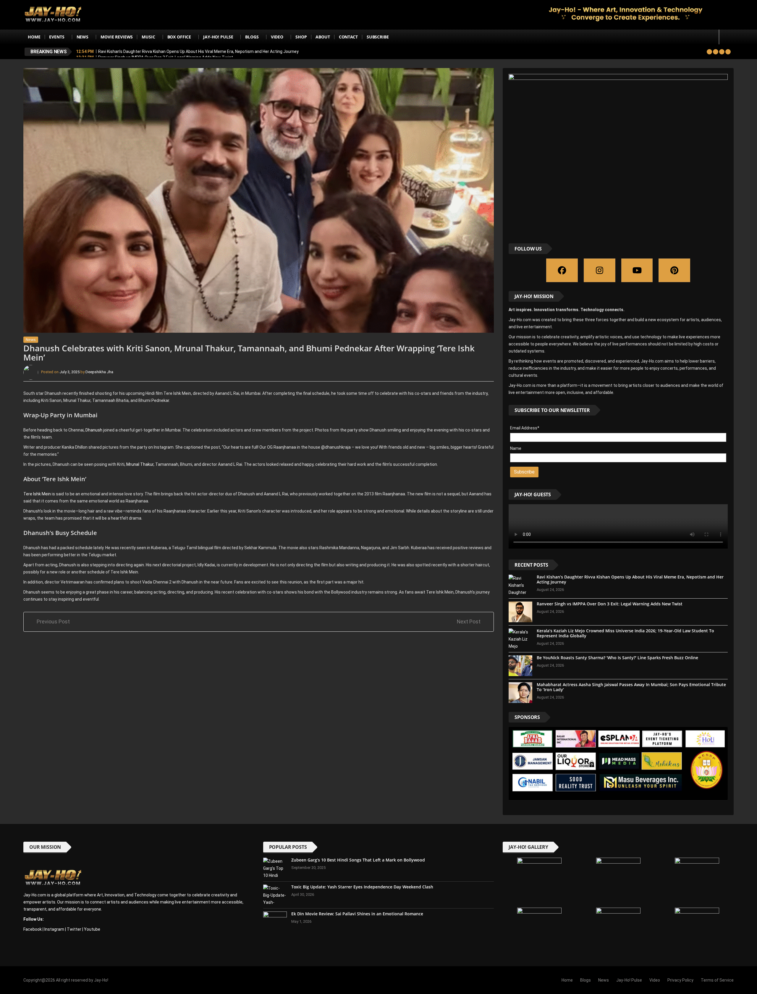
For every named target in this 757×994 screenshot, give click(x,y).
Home (34, 37)
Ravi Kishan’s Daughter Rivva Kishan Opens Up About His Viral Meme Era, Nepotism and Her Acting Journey (198, 51)
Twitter (74, 929)
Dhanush (94, 430)
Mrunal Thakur (139, 464)
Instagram (54, 929)
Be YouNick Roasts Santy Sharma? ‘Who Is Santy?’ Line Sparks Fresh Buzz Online (617, 657)
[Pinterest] (674, 270)
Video (277, 37)
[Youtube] (637, 270)
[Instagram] (599, 270)
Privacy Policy (680, 980)
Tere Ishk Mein (37, 494)
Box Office (179, 37)
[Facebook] (562, 270)
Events (56, 37)
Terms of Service (717, 980)
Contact (348, 37)
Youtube (92, 929)
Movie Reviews (117, 37)
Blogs (251, 37)
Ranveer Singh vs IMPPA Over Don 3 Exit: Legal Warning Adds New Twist (609, 604)
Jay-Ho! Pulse (218, 37)
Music (148, 37)
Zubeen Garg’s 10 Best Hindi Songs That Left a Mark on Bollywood (358, 860)
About (323, 37)
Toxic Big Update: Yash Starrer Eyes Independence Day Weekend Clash (362, 887)
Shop (301, 37)
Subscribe (378, 37)
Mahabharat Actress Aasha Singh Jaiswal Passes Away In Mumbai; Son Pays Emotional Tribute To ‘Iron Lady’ (631, 687)
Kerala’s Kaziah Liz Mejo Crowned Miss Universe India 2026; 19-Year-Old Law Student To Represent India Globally (625, 633)
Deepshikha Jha (99, 372)
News (82, 37)
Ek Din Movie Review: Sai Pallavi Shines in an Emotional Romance (357, 914)
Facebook (32, 929)
